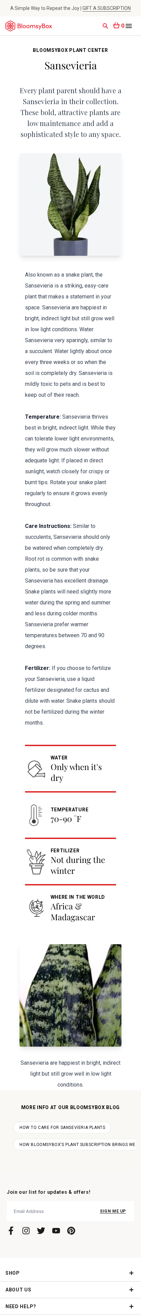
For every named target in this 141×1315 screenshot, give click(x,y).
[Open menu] (129, 26)
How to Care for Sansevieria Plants (62, 1127)
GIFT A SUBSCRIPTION (106, 8)
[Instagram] (26, 1231)
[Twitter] (41, 1231)
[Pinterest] (71, 1231)
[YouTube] (56, 1231)
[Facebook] (11, 1231)
